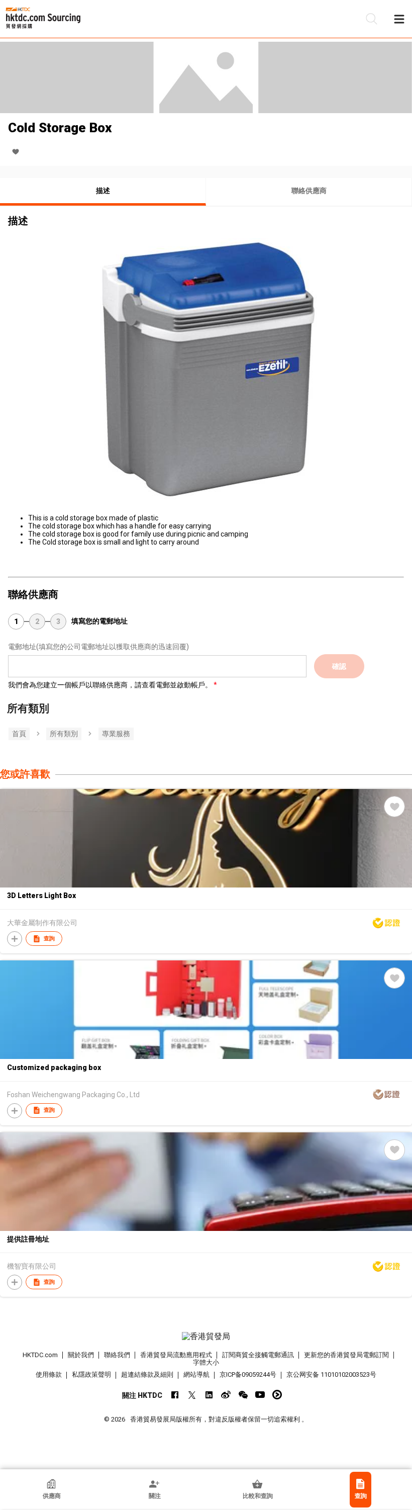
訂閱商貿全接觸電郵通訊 (258, 1355)
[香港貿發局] (206, 1336)
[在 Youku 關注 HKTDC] (277, 1394)
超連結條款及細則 (147, 1374)
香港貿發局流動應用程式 (176, 1355)
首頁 (19, 734)
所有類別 (64, 734)
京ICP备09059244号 (248, 1374)
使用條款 (49, 1374)
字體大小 (206, 1362)
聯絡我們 (117, 1355)
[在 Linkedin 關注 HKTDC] (209, 1394)
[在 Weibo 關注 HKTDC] (226, 1394)
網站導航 (196, 1374)
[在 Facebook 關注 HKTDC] (174, 1394)
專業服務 (116, 734)
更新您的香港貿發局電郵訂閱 (346, 1355)
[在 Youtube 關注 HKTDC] (260, 1394)
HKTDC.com (40, 1355)
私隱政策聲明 (91, 1374)
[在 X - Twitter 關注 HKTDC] (191, 1394)
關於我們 (81, 1355)
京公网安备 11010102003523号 (331, 1374)
